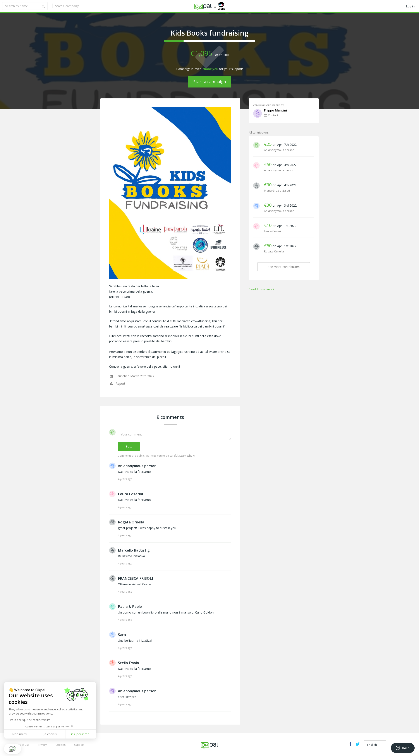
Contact (273, 115)
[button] (12, 749)
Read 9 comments (260, 289)
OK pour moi (80, 734)
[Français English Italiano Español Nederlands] (375, 745)
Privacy (42, 745)
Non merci (19, 734)
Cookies (60, 745)
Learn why (185, 456)
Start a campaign (67, 6)
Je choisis (50, 734)
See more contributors (284, 267)
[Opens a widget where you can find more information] (403, 748)
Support (79, 745)
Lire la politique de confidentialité (29, 720)
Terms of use (21, 745)
